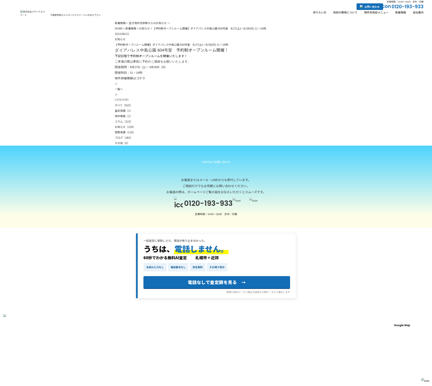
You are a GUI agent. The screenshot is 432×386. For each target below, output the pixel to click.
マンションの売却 (208, 357)
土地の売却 (204, 349)
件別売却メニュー (376, 12)
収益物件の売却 (318, 349)
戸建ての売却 (317, 342)
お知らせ (144, 28)
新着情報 (400, 12)
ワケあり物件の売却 (321, 334)
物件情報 (123, 116)
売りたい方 (319, 12)
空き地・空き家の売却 (322, 357)
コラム (124, 121)
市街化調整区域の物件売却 (325, 364)
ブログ (124, 138)
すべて (123, 105)
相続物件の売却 (206, 364)
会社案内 (418, 12)
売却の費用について (345, 12)
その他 (122, 143)
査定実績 (123, 111)
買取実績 (125, 132)
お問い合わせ (372, 6)
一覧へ (119, 89)
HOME (119, 28)
